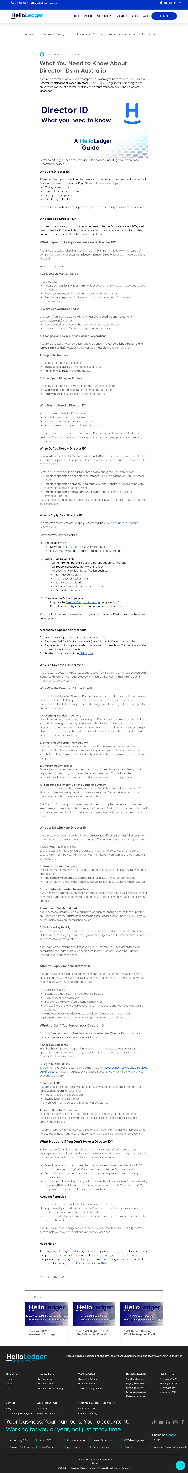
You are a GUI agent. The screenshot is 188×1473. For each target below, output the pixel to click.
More (152, 34)
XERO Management (134, 1440)
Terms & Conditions (103, 1459)
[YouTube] (161, 1422)
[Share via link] (62, 1276)
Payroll (128, 1447)
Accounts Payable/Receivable (170, 1447)
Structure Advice (76, 1440)
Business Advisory (52, 34)
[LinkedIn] (175, 2)
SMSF (157, 1440)
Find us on (164, 1435)
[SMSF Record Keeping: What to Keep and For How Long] (141, 1314)
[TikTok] (161, 2)
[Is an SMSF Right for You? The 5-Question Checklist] (94, 1314)
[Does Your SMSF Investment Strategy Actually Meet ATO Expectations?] (46, 1314)
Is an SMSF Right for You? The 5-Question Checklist (92, 1332)
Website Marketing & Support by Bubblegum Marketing (105, 1468)
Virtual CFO (46, 1440)
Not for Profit (74, 1447)
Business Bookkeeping (22, 1447)
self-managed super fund (126, 34)
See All (160, 1296)
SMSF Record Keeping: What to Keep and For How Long (141, 1332)
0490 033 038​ (21, 3)
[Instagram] (170, 2)
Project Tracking (101, 1447)
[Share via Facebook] (41, 1276)
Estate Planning (47, 1447)
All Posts (30, 34)
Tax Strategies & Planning (86, 34)
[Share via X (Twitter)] (48, 1276)
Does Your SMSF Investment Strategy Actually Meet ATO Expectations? (42, 1332)
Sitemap (95, 1463)
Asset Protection (103, 1440)
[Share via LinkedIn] (55, 1276)
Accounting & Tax (19, 1440)
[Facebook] (180, 2)
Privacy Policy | (86, 1459)
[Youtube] (165, 2)
